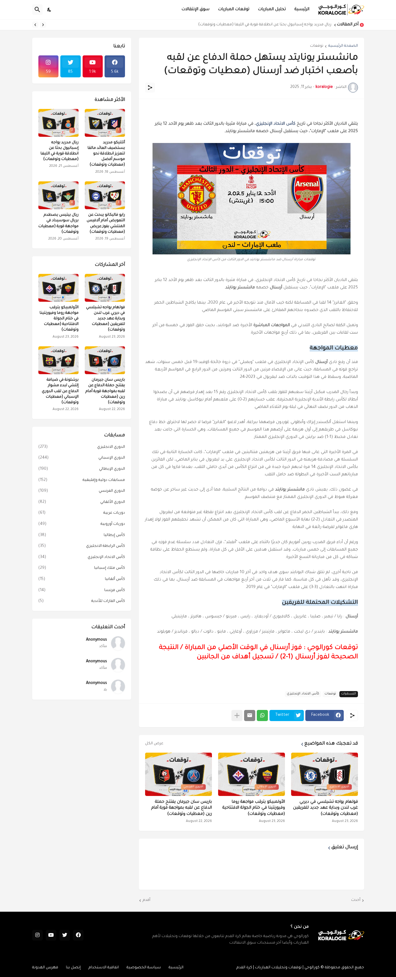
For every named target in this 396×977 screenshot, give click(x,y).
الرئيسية (302, 9)
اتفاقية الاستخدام (103, 968)
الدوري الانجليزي (81, 447)
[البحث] (37, 9)
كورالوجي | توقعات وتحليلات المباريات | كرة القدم (278, 968)
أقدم (146, 900)
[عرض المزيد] (237, 715)
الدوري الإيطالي (81, 469)
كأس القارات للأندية (81, 601)
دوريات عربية (81, 513)
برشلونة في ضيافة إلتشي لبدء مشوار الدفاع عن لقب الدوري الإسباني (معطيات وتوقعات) (60, 391)
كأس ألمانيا (81, 579)
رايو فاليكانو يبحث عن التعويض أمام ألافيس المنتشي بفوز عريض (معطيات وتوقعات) (106, 223)
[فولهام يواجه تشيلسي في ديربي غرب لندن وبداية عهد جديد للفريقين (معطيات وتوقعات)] (105, 288)
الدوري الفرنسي (81, 491)
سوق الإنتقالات (195, 9)
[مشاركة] (150, 88)
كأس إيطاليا (81, 535)
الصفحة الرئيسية (343, 46)
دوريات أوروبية (81, 524)
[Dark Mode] (49, 9)
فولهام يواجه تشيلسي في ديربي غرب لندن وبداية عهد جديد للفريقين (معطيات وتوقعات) (325, 808)
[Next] (35, 25)
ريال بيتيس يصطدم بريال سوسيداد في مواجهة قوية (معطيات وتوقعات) (58, 223)
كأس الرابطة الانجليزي (81, 546)
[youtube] (51, 935)
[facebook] (78, 935)
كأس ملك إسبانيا (81, 568)
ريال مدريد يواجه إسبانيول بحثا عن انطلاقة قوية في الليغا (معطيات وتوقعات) (264, 25)
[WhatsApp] (262, 715)
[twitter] (64, 935)
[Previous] (43, 25)
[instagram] (37, 935)
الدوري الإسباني (81, 458)
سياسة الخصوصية (144, 968)
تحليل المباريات (272, 9)
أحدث (355, 900)
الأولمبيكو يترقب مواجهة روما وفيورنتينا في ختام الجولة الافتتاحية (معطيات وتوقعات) (253, 808)
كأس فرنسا (81, 590)
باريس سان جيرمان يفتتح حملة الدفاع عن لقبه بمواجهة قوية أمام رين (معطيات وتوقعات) (181, 808)
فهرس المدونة (45, 968)
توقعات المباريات (233, 9)
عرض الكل (154, 743)
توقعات (316, 46)
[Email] (249, 715)
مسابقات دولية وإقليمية (81, 480)
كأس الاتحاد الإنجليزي (275, 124)
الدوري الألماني (81, 502)
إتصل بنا (73, 968)
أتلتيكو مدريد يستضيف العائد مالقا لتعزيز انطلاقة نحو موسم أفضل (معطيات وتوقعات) (106, 153)
